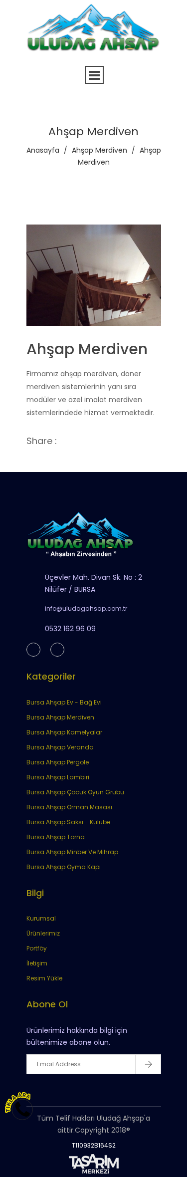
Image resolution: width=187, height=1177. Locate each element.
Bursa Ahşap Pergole (57, 762)
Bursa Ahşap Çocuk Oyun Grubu (75, 792)
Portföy (36, 948)
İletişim (36, 963)
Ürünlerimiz (43, 933)
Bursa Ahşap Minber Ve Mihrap (72, 852)
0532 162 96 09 (70, 629)
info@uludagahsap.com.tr (86, 608)
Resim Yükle (44, 978)
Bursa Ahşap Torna (55, 837)
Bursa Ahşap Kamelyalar (64, 732)
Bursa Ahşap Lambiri (57, 777)
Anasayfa (42, 150)
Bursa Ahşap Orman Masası (69, 807)
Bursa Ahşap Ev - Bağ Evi (64, 702)
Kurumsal (41, 918)
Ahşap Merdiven (99, 150)
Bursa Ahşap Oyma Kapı (63, 867)
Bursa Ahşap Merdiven (60, 717)
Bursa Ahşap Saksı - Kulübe (68, 822)
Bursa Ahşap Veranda (60, 747)
